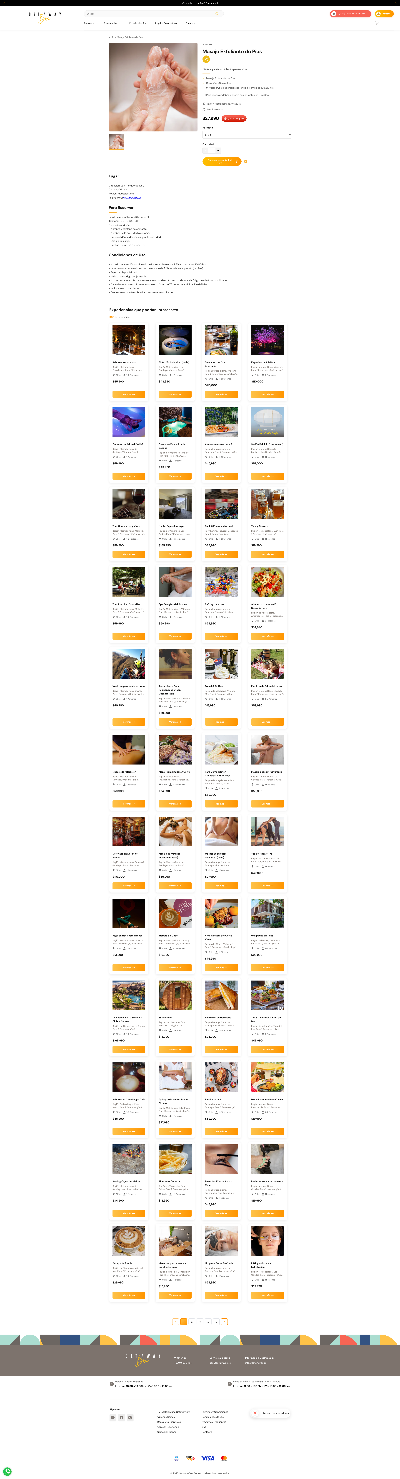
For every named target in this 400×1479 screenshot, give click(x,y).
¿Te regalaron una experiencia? (352, 13)
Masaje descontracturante (266, 771)
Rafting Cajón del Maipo (126, 1181)
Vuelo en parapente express (128, 686)
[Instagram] (130, 1417)
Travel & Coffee (214, 686)
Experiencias (110, 23)
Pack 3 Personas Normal (219, 526)
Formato (207, 127)
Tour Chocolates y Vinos (126, 526)
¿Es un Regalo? (236, 118)
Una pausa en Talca (262, 935)
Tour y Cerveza (259, 526)
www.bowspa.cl (132, 197)
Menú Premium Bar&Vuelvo (174, 771)
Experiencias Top (138, 23)
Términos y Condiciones (215, 1412)
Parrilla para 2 (213, 1099)
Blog (204, 1427)
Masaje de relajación (124, 771)
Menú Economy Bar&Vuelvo (267, 1099)
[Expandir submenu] (93, 23)
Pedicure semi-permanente (267, 1181)
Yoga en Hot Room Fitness (127, 935)
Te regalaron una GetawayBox (173, 1412)
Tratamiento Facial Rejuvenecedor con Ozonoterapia (170, 690)
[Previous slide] (4, 3)
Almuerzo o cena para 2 (218, 444)
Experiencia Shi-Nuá (263, 362)
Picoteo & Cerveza (169, 1181)
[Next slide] (396, 3)
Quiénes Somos (166, 1417)
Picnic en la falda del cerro (266, 686)
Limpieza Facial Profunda (219, 1263)
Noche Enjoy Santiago (171, 526)
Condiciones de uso (213, 1417)
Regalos (88, 23)
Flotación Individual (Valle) (174, 362)
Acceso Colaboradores (275, 1413)
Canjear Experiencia (168, 1427)
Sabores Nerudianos (124, 362)
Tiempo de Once (168, 935)
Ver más (127, 394)
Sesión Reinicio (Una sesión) (267, 444)
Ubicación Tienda (166, 1432)
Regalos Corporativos (166, 23)
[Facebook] (121, 1417)
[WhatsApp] (113, 1417)
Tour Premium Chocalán (126, 604)
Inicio (111, 37)
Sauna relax (165, 1017)
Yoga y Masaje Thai (262, 853)
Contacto (190, 23)
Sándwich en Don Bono (218, 1017)
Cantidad (208, 144)
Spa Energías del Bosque (173, 604)
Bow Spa (207, 44)
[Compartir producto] (206, 59)
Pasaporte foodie (122, 1263)
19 (216, 1321)
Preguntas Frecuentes (214, 1422)
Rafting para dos (214, 604)
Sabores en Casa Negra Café (128, 1099)
